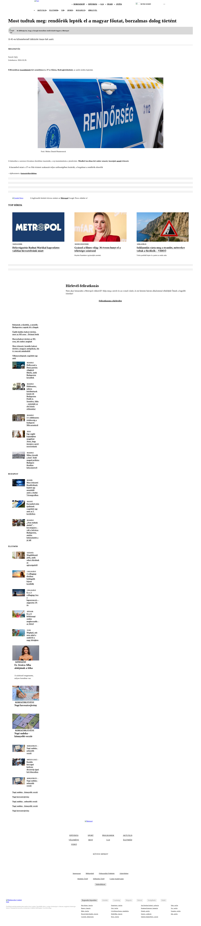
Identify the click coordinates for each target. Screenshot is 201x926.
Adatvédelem (124, 873)
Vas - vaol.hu (174, 908)
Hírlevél (92, 10)
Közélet (105, 900)
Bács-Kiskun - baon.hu (87, 905)
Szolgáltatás (152, 900)
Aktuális (41, 10)
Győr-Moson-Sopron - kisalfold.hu (120, 911)
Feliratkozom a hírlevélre (110, 301)
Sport (70, 10)
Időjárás (92, 4)
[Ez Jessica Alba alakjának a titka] (25, 671)
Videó (74, 844)
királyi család (32, 759)
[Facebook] (95, 860)
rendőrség (15, 64)
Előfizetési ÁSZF (99, 879)
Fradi (110, 4)
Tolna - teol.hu (174, 905)
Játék (119, 4)
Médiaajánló (90, 873)
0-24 (102, 4)
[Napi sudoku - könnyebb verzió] (25, 739)
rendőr (29, 480)
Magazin (129, 900)
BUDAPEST (80, 10)
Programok (108, 835)
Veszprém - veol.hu (175, 911)
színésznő (20, 662)
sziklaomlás (141, 244)
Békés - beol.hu (85, 911)
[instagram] (158, 4)
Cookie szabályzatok (117, 879)
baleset (30, 501)
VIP (62, 10)
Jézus (29, 431)
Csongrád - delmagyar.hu (87, 917)
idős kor (30, 611)
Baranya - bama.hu (85, 908)
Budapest (30, 362)
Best (90, 840)
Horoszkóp (79, 4)
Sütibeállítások (100, 884)
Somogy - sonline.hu (146, 914)
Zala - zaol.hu (174, 914)
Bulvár (139, 900)
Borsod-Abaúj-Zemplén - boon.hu (89, 914)
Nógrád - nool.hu (145, 911)
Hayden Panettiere (82, 244)
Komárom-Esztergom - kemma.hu (149, 908)
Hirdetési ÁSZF (82, 879)
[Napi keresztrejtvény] (25, 708)
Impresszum (77, 873)
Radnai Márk (17, 244)
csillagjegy (31, 571)
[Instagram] (106, 860)
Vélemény (74, 840)
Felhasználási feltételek (107, 873)
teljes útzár (30, 64)
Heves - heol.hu (115, 917)
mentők (44, 64)
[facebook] (157, 4)
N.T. (16, 57)
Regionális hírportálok (89, 900)
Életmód (53, 10)
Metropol (64, 198)
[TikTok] (100, 860)
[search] (164, 4)
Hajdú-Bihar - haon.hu (116, 914)
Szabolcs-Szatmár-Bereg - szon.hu (149, 917)
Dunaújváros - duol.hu (116, 905)
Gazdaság (116, 900)
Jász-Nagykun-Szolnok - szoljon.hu (150, 905)
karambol (56, 64)
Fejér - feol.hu (114, 908)
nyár (29, 630)
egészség (30, 552)
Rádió (164, 900)
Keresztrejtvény (24, 702)
